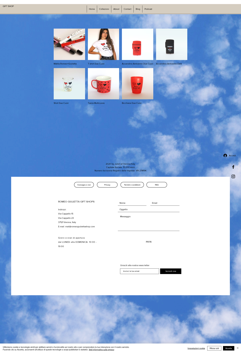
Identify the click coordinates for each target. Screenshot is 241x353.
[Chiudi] (237, 348)
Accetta (228, 348)
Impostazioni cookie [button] (196, 348)
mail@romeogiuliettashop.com (80, 226)
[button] (104, 9)
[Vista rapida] (69, 44)
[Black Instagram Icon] (233, 176)
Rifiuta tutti (214, 348)
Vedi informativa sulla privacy (101, 349)
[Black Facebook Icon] (233, 167)
